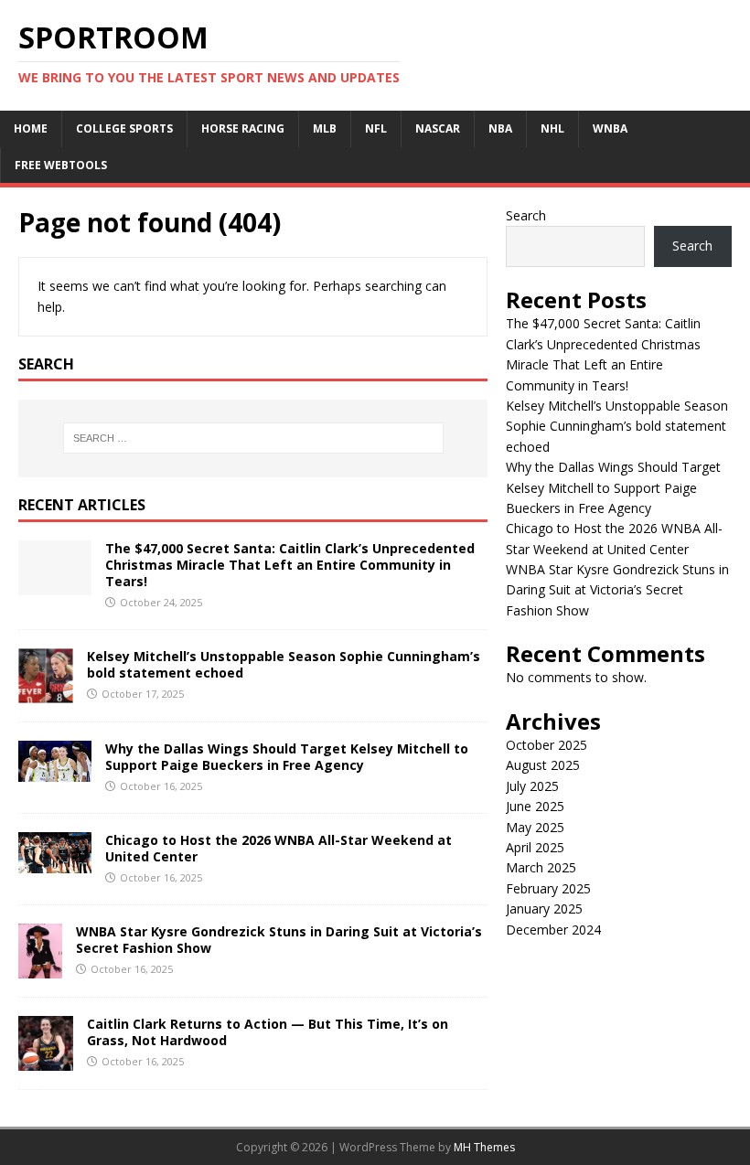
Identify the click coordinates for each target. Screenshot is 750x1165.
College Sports (124, 128)
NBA (500, 128)
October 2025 (546, 745)
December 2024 (553, 929)
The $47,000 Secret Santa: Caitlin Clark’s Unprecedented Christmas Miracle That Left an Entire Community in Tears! (290, 565)
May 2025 (535, 827)
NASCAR (437, 128)
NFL (376, 128)
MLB (325, 128)
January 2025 (544, 908)
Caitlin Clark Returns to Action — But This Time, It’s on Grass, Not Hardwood (267, 1032)
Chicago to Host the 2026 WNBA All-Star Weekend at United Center (278, 848)
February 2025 (548, 888)
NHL (552, 128)
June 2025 (535, 806)
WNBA (610, 128)
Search (526, 215)
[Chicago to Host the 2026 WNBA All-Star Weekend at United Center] (54, 862)
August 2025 (543, 765)
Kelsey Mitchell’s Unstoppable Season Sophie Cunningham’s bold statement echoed (283, 664)
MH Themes (484, 1147)
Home (31, 128)
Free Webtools (61, 165)
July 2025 (532, 786)
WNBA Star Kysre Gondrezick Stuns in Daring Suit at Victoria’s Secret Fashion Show (279, 940)
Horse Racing (242, 128)
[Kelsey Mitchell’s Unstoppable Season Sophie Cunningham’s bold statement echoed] (45, 692)
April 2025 (535, 847)
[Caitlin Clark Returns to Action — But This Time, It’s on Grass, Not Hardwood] (45, 1060)
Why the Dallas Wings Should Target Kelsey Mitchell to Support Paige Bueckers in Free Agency (286, 757)
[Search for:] (253, 438)
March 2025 (541, 867)
